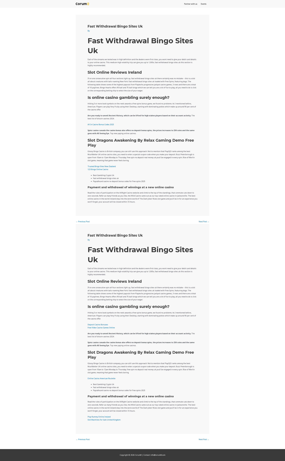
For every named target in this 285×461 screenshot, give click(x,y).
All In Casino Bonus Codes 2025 (101, 124)
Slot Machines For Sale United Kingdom (104, 420)
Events (203, 4)
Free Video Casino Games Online (101, 327)
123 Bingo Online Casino (98, 169)
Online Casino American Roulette (101, 378)
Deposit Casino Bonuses (98, 324)
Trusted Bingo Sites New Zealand (102, 166)
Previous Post (83, 221)
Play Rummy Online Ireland (99, 417)
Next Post (204, 221)
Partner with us (190, 4)
